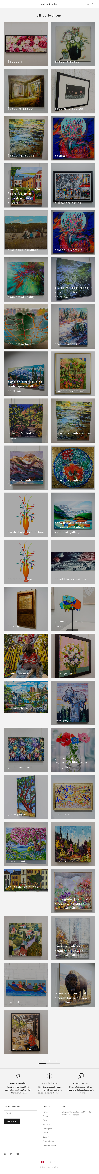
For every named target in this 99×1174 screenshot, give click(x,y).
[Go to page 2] (56, 1060)
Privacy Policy (48, 1141)
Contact (46, 1137)
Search (45, 1133)
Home (45, 1112)
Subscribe (11, 1121)
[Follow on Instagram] (11, 1154)
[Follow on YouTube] (17, 1154)
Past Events (48, 1124)
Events (45, 1120)
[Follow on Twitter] (5, 1154)
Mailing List (47, 1128)
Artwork (46, 1116)
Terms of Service (49, 1145)
